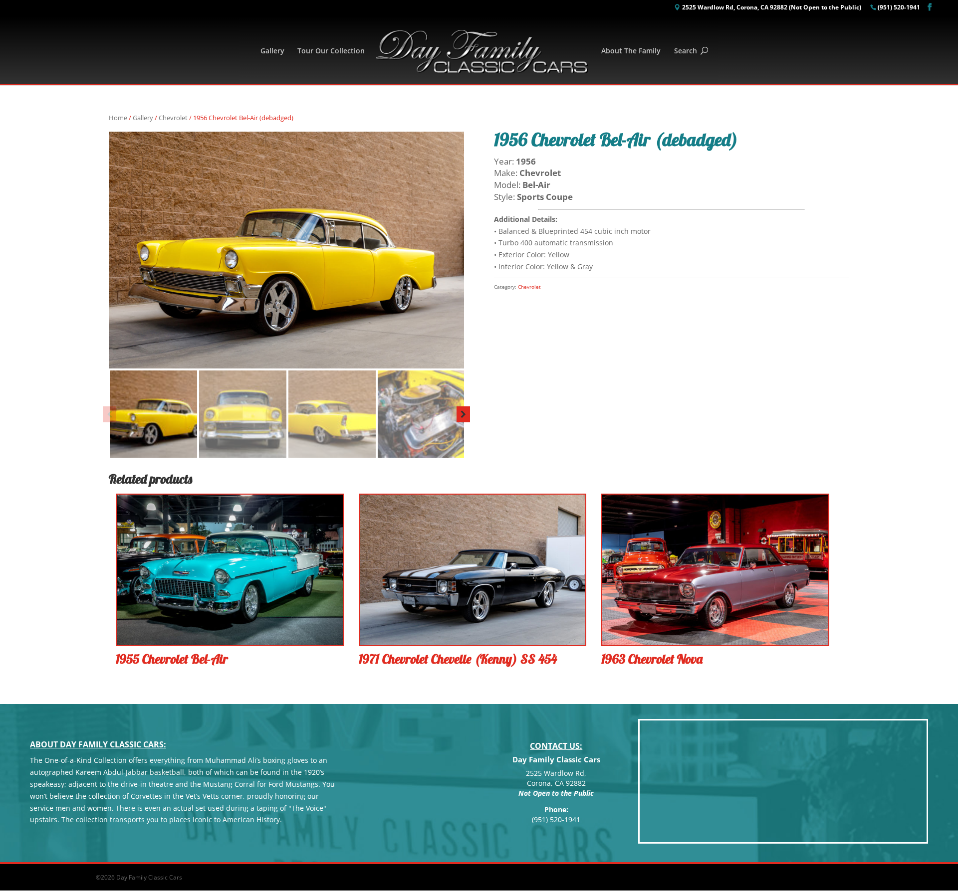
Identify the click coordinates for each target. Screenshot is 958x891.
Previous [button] (109, 414)
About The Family (631, 51)
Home (118, 117)
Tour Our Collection (331, 51)
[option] (287, 250)
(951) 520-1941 (899, 7)
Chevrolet (173, 117)
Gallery (272, 51)
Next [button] (463, 414)
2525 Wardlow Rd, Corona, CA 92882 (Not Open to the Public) (771, 7)
